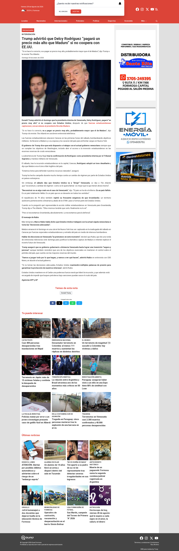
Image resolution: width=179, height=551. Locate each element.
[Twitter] (147, 9)
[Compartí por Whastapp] (73, 303)
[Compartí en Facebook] (53, 303)
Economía (128, 21)
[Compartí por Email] (66, 303)
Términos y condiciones (142, 542)
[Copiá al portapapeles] (79, 303)
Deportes (112, 21)
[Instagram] (142, 9)
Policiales (80, 21)
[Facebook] (137, 9)
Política (96, 21)
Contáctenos (155, 542)
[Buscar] (156, 21)
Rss (152, 544)
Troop (156, 549)
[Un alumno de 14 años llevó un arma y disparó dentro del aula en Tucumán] (55, 450)
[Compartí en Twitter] (59, 303)
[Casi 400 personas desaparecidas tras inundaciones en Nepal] (36, 328)
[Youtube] (152, 9)
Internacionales (60, 21)
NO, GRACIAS (63, 11)
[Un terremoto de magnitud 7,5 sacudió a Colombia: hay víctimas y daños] (96, 328)
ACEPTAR (76, 11)
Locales (24, 21)
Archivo (156, 544)
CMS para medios (146, 549)
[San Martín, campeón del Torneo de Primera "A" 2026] (77, 495)
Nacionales (41, 21)
